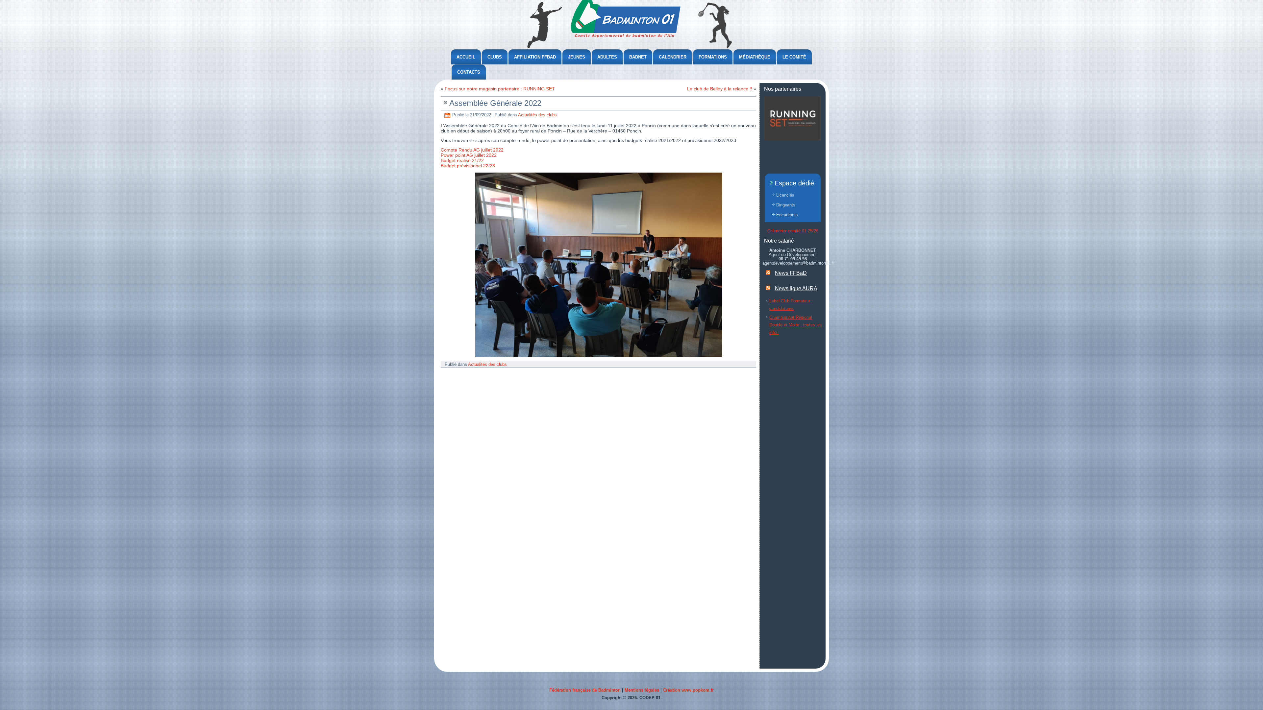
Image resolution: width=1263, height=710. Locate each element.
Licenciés (785, 195)
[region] (792, 118)
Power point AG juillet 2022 (469, 155)
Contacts (468, 72)
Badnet (638, 57)
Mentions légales (642, 690)
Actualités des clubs (537, 114)
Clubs (494, 57)
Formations (713, 57)
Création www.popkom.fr (688, 690)
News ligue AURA (796, 288)
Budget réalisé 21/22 (462, 160)
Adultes (607, 57)
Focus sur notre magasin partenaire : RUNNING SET (500, 88)
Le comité (794, 57)
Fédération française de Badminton (585, 690)
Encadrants (787, 214)
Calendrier (672, 57)
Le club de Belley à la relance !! (719, 88)
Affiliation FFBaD (535, 57)
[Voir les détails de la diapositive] (792, 118)
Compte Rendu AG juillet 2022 (472, 150)
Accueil (466, 57)
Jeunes (576, 57)
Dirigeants (785, 204)
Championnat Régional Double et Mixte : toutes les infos (795, 325)
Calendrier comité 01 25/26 (792, 230)
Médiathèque (754, 57)
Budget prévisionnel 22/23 (468, 165)
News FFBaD (791, 273)
